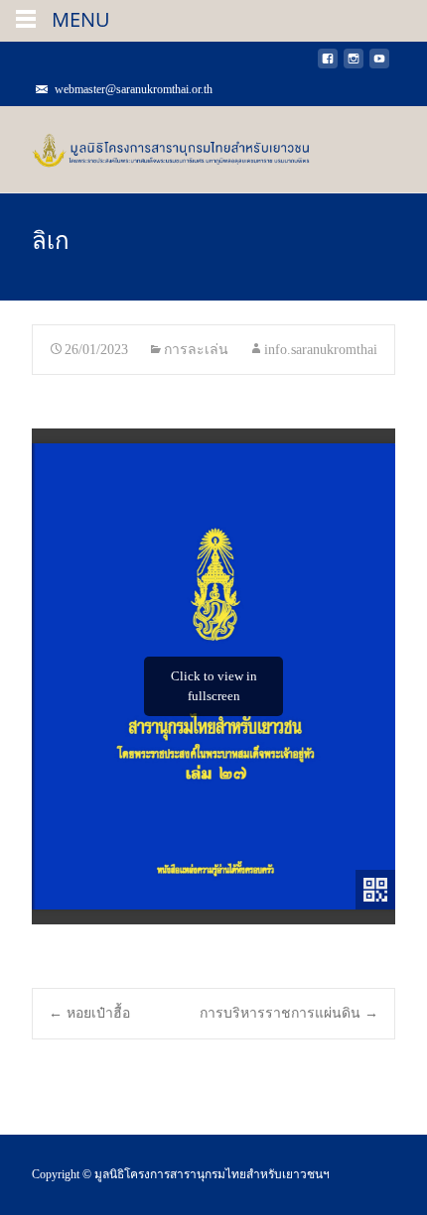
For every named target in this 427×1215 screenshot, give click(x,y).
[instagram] (353, 64)
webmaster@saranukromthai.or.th (134, 89)
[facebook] (328, 64)
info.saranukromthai (320, 349)
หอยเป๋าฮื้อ (89, 1013)
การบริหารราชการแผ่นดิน (289, 1013)
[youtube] (379, 64)
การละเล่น (196, 349)
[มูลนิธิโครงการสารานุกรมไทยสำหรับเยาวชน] (155, 145)
